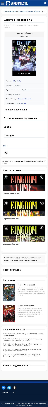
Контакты (5, 393)
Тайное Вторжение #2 (26, 285)
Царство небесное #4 (21, 103)
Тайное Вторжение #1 (26, 306)
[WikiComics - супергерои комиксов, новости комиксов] (27, 3)
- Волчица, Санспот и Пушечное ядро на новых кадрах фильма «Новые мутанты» (22, 345)
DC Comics (28, 25)
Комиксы (20, 25)
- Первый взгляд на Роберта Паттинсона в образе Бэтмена (23, 334)
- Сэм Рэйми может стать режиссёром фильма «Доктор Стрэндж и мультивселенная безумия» (21, 355)
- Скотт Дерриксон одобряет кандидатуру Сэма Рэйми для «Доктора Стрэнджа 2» (22, 339)
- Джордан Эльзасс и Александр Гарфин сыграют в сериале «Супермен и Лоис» (22, 350)
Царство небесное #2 (24, 99)
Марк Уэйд (17, 81)
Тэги (13, 393)
